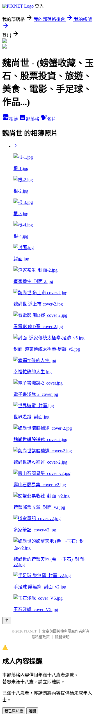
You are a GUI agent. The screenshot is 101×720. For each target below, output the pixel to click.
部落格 (33, 119)
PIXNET (30, 631)
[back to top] (6, 620)
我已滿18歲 (13, 711)
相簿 (14, 119)
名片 (51, 119)
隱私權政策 (40, 637)
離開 (32, 711)
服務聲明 (62, 637)
